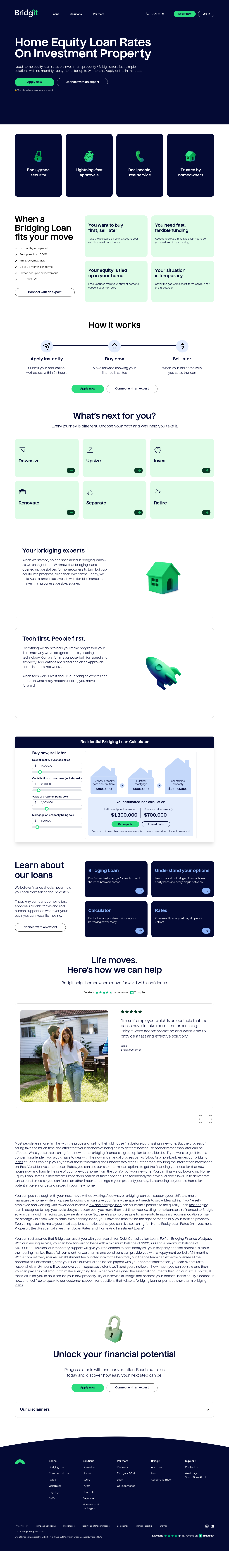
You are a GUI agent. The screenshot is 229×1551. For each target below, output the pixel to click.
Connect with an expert (82, 82)
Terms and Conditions (45, 1526)
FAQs (52, 1498)
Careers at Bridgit (161, 1480)
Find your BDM (126, 1473)
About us (156, 1467)
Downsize (89, 1467)
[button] (55, 14)
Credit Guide (69, 1526)
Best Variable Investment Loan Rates (48, 1167)
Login (120, 1480)
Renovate (89, 1492)
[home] (26, 14)
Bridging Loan (57, 1467)
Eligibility (54, 1492)
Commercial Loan (59, 1473)
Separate (88, 1498)
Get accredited (126, 1486)
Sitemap (163, 1526)
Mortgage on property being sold (53, 815)
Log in (206, 14)
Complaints (122, 1526)
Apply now (184, 14)
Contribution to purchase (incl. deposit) (57, 778)
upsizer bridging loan (74, 1200)
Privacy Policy (21, 1526)
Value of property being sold (50, 797)
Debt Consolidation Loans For (142, 1239)
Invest (86, 1486)
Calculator (55, 1486)
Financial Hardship (143, 1526)
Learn (154, 1473)
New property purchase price (51, 760)
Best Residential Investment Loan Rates (61, 1228)
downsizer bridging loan (127, 1196)
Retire (86, 1480)
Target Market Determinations (96, 1526)
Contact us (191, 1467)
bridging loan (147, 1281)
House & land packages (91, 1507)
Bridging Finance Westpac (191, 1239)
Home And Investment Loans (121, 1228)
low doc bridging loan (105, 1205)
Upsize (87, 1473)
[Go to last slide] (200, 1119)
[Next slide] (210, 1119)
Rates (52, 1480)
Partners (122, 1467)
